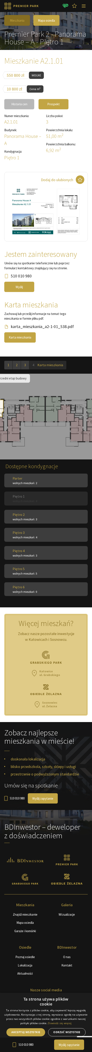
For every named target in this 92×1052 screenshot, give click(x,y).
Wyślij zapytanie (42, 798)
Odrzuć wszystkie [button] (66, 1032)
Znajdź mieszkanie (25, 914)
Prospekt (53, 104)
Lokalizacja (25, 965)
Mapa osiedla (46, 20)
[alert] (46, 1022)
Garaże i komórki (25, 931)
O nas (67, 957)
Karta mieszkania (20, 337)
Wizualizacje (67, 914)
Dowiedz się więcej (59, 1023)
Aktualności (25, 973)
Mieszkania (17, 20)
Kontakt (67, 965)
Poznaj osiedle (25, 957)
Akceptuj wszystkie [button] (25, 1032)
